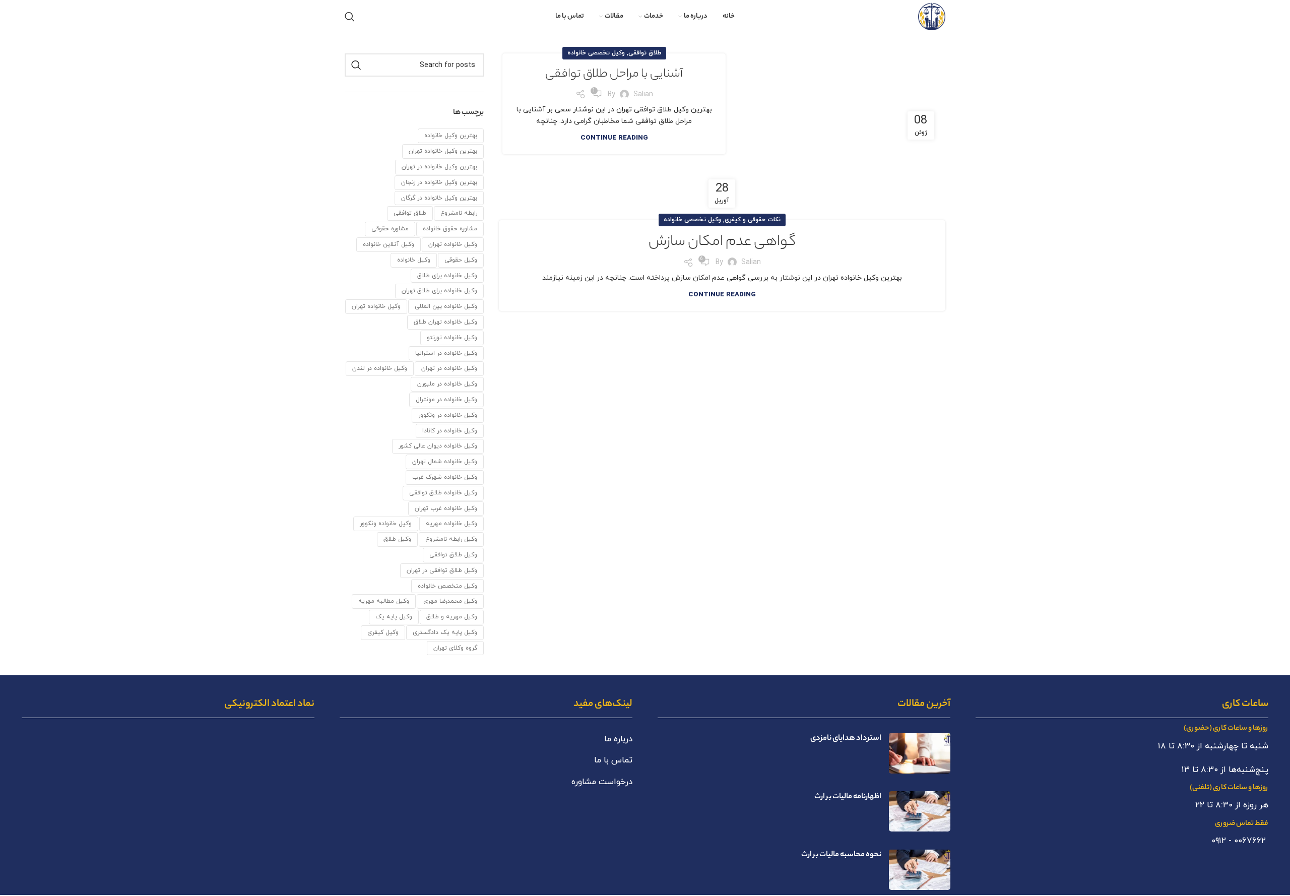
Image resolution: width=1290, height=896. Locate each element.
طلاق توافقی (644, 53)
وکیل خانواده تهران (376, 306)
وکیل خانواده (413, 260)
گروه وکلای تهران (455, 648)
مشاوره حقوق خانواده (450, 229)
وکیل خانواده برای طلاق (447, 276)
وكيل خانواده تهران (452, 244)
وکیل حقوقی (460, 260)
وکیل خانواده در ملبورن (447, 384)
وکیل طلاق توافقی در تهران (442, 570)
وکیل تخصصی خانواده (596, 53)
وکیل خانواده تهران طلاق (445, 322)
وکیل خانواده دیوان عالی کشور (438, 446)
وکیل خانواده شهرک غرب (444, 477)
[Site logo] (931, 16)
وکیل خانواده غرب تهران (446, 508)
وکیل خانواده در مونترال (446, 400)
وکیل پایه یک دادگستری (445, 632)
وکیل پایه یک (393, 617)
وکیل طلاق (397, 539)
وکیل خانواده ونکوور (386, 524)
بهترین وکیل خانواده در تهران (439, 167)
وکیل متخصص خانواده (447, 586)
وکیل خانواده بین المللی (446, 306)
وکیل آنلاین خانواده (388, 244)
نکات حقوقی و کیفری (753, 220)
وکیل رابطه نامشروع (451, 539)
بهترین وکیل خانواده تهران (443, 151)
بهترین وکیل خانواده (450, 136)
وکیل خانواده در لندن (379, 368)
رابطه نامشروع (458, 213)
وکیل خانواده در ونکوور (447, 415)
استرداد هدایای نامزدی (845, 738)
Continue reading (614, 138)
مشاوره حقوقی (390, 229)
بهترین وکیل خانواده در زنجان (439, 182)
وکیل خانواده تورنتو (452, 338)
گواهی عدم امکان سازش (722, 242)
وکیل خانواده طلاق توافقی (443, 493)
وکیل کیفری (383, 632)
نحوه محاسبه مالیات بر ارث (841, 855)
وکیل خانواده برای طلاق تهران (439, 291)
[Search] (350, 17)
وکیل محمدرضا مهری (450, 601)
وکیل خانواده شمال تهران (444, 462)
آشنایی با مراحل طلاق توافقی (614, 75)
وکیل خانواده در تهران (449, 368)
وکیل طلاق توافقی (453, 555)
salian (643, 94)
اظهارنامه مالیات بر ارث (847, 797)
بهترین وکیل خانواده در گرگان (439, 198)
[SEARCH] (356, 65)
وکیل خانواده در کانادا (449, 431)
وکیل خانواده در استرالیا (446, 353)
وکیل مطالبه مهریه (383, 601)
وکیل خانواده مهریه (451, 524)
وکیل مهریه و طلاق (451, 617)
